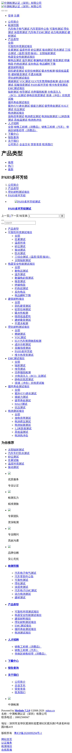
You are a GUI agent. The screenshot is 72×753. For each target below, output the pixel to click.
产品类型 (13, 188)
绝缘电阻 (20, 284)
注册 (16, 15)
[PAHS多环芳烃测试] (27, 201)
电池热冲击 (21, 435)
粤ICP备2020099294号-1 (28, 733)
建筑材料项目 (16, 298)
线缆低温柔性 (23, 316)
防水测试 (20, 253)
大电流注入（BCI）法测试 (30, 375)
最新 (10, 169)
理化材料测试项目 (18, 192)
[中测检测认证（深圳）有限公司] (36, 4)
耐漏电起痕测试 (24, 277)
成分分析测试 (23, 344)
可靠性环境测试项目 (20, 232)
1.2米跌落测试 (23, 428)
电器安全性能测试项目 (21, 263)
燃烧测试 (20, 333)
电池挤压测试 (23, 421)
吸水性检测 (21, 312)
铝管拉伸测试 (23, 309)
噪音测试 (20, 281)
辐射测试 (20, 365)
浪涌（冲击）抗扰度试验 (29, 383)
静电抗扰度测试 (24, 379)
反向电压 (20, 291)
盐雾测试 (20, 239)
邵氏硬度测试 (23, 305)
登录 (10, 15)
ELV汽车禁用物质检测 (28, 340)
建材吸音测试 (23, 319)
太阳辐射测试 (23, 260)
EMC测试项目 (16, 358)
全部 (10, 42)
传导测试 (20, 368)
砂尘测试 (20, 246)
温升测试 (20, 274)
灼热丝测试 (21, 288)
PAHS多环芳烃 (17, 195)
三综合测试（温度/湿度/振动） (33, 256)
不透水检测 (21, 323)
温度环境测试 (16, 463)
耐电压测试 (21, 270)
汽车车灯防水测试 (18, 453)
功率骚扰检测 (23, 372)
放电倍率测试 (23, 418)
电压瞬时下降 (23, 295)
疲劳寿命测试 (23, 400)
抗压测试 (20, 407)
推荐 (10, 162)
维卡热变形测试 (24, 354)
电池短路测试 (23, 425)
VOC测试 (20, 337)
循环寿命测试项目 (18, 386)
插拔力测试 (21, 397)
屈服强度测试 (23, 347)
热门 (10, 165)
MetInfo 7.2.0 (22, 710)
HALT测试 (21, 404)
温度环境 (20, 242)
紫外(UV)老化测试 (26, 393)
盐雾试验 (13, 460)
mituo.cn (50, 710)
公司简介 (13, 21)
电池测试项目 (16, 411)
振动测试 (20, 249)
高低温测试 (21, 432)
